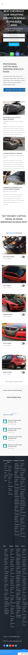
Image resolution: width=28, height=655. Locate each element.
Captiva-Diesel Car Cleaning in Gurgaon (12, 572)
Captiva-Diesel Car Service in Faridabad (22, 467)
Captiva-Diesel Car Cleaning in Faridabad (22, 485)
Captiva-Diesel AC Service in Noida (18, 587)
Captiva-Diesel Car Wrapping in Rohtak (24, 601)
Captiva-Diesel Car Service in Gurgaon (12, 553)
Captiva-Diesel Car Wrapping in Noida (18, 596)
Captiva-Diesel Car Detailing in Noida (18, 614)
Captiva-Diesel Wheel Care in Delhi (6, 579)
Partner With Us (6, 476)
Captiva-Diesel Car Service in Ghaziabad (16, 466)
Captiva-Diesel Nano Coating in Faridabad (22, 522)
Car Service (10, 466)
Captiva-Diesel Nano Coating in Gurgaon (12, 612)
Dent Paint (9, 470)
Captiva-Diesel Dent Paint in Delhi (6, 561)
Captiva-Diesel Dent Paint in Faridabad (22, 476)
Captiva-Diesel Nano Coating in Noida (18, 605)
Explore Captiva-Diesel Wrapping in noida (15, 90)
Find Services (14, 44)
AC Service (10, 481)
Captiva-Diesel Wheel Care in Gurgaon (12, 582)
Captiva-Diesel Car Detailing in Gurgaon (12, 622)
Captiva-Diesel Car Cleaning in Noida (18, 570)
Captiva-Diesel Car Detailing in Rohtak (24, 621)
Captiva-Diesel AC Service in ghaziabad (16, 501)
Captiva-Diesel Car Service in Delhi (6, 552)
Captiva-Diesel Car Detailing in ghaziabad (16, 530)
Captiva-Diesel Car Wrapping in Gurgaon (12, 602)
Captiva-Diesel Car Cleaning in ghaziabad (16, 483)
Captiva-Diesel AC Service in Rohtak (24, 591)
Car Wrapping (10, 485)
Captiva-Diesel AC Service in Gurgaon (12, 591)
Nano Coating (10, 489)
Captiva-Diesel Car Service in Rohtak (24, 553)
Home (5, 463)
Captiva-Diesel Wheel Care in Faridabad (22, 495)
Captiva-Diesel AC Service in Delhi (6, 587)
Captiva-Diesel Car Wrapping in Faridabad (22, 511)
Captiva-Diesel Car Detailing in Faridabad (22, 532)
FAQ (5, 468)
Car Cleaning (10, 473)
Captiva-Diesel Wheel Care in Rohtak (24, 582)
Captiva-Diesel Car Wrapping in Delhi (6, 596)
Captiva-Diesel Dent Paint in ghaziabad (16, 474)
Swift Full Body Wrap (14, 397)
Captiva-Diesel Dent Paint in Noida (18, 561)
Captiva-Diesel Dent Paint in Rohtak (24, 563)
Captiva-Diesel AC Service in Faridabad (22, 503)
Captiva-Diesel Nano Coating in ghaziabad (16, 520)
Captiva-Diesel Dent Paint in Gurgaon (12, 563)
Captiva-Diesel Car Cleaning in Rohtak (24, 572)
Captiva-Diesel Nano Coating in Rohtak (24, 610)
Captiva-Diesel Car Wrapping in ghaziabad (16, 510)
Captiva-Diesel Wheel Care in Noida (18, 579)
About (5, 466)
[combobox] (14, 35)
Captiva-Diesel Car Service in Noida (18, 552)
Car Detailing (10, 493)
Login (5, 480)
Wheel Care (10, 477)
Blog (5, 472)
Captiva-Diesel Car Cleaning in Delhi (6, 570)
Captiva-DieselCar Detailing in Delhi (6, 611)
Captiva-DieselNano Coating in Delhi (7, 604)
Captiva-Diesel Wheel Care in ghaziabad (16, 493)
